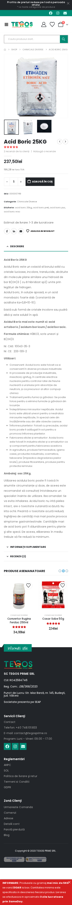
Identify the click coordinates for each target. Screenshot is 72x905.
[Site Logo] (22, 24)
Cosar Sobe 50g (19, 619)
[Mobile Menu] (6, 24)
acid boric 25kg (23, 207)
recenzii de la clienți (16, 151)
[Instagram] (58, 13)
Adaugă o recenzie (44, 151)
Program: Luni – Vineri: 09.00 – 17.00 (28, 739)
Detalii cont (12, 824)
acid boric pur (57, 207)
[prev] (59, 141)
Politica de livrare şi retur (20, 776)
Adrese (8, 818)
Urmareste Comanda (18, 807)
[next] (65, 141)
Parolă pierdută (14, 829)
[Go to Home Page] (5, 50)
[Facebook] (51, 13)
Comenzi (10, 813)
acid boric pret (41, 207)
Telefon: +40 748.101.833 (20, 727)
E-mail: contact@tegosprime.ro (25, 733)
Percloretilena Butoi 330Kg (53, 620)
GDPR (7, 787)
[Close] (69, 882)
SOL (6, 770)
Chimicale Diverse (27, 201)
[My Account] (44, 24)
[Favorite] (52, 24)
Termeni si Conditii (16, 782)
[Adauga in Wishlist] (28, 585)
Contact (9, 722)
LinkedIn (14, 231)
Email (21, 231)
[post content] (19, 595)
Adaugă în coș (42, 181)
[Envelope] (65, 13)
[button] (9, 86)
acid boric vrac (12, 211)
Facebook (7, 231)
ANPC (7, 765)
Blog (7, 835)
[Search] (64, 39)
